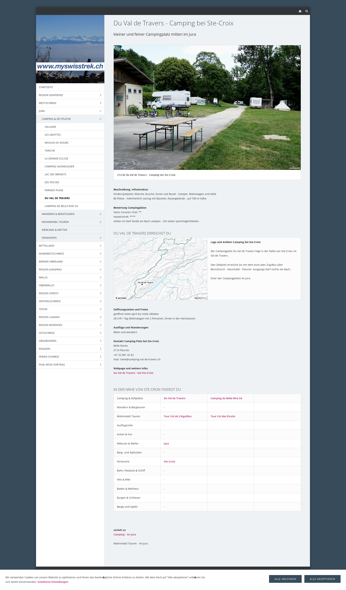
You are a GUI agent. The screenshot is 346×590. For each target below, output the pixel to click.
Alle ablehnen (285, 579)
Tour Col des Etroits (223, 416)
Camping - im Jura (125, 534)
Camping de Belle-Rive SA (226, 398)
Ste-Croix (169, 461)
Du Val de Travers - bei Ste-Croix (133, 373)
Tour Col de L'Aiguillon (178, 416)
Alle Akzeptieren (322, 579)
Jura (166, 443)
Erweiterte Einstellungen (53, 582)
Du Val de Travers (174, 398)
